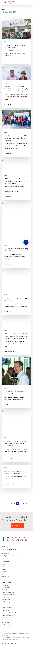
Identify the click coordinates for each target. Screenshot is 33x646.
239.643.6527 (6, 553)
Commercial (5, 610)
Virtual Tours (5, 597)
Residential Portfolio (8, 594)
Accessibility (5, 635)
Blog (5, 41)
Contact (4, 569)
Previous (7, 503)
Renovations (5, 590)
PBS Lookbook (6, 576)
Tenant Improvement (8, 615)
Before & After (6, 599)
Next (27, 503)
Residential (5, 585)
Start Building (6, 601)
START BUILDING (17, 525)
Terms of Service (24, 633)
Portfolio (4, 620)
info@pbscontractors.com (9, 556)
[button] (30, 3)
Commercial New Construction (11, 613)
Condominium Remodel (8, 592)
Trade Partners (6, 567)
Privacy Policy (16, 633)
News (6, 132)
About (4, 564)
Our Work (5, 617)
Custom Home (6, 587)
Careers (4, 571)
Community (5, 574)
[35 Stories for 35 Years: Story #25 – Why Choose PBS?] (16, 235)
